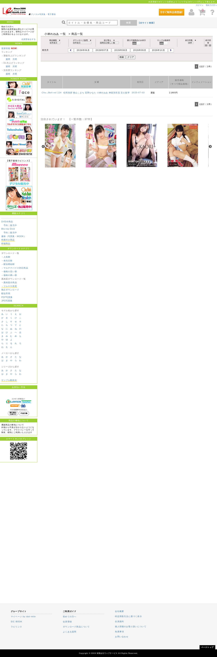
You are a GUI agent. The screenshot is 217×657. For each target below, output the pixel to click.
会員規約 (119, 621)
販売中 (13, 225)
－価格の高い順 (9, 275)
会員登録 (67, 621)
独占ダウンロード (10, 290)
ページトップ (207, 647)
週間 (8, 59)
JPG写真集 (7, 301)
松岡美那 (67, 93)
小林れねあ (102, 93)
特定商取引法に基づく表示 (128, 616)
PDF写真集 (7, 297)
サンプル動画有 (9, 380)
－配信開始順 (8, 264)
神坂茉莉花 (114, 93)
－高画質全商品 (9, 282)
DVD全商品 (7, 221)
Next (210, 146)
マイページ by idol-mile (23, 616)
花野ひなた (90, 93)
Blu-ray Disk (8, 229)
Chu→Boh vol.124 (52, 93)
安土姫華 (125, 93)
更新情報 (5, 48)
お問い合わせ (121, 637)
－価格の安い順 (9, 271)
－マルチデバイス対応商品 (14, 268)
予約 (6, 225)
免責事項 (119, 631)
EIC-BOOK (16, 621)
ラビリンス (16, 627)
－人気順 (5, 257)
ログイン (199, 5)
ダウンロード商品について (76, 627)
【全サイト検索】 (147, 23)
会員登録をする (28, 39)
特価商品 (5, 243)
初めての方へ (211, 5)
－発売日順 (7, 260)
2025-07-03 (138, 93)
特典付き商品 (8, 240)
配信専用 (5, 293)
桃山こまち (78, 93)
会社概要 (119, 611)
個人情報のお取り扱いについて (130, 626)
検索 (128, 22)
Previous (43, 146)
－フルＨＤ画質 (9, 286)
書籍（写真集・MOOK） (13, 236)
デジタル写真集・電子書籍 (43, 14)
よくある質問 (69, 632)
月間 (15, 59)
